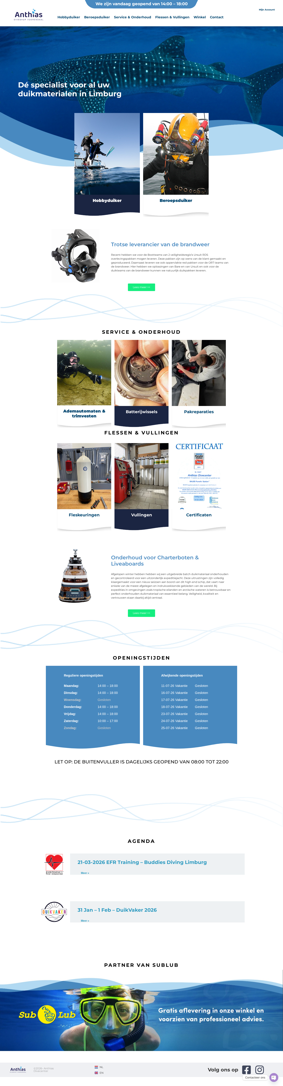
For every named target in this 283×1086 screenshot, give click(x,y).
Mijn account (267, 9)
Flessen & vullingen (172, 17)
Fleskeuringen (84, 514)
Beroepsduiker (97, 17)
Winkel (200, 17)
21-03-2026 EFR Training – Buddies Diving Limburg (142, 862)
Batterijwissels (141, 411)
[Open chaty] (273, 1077)
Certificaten (199, 514)
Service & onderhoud (132, 17)
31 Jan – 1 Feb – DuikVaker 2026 (117, 910)
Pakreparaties (199, 411)
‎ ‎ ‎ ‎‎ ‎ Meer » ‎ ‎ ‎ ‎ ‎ (85, 873)
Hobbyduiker (68, 17)
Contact (217, 17)
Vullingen (141, 514)
